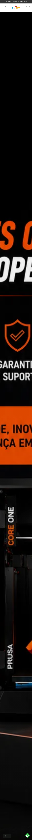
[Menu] (2, 6)
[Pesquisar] (5, 6)
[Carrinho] (30, 6)
